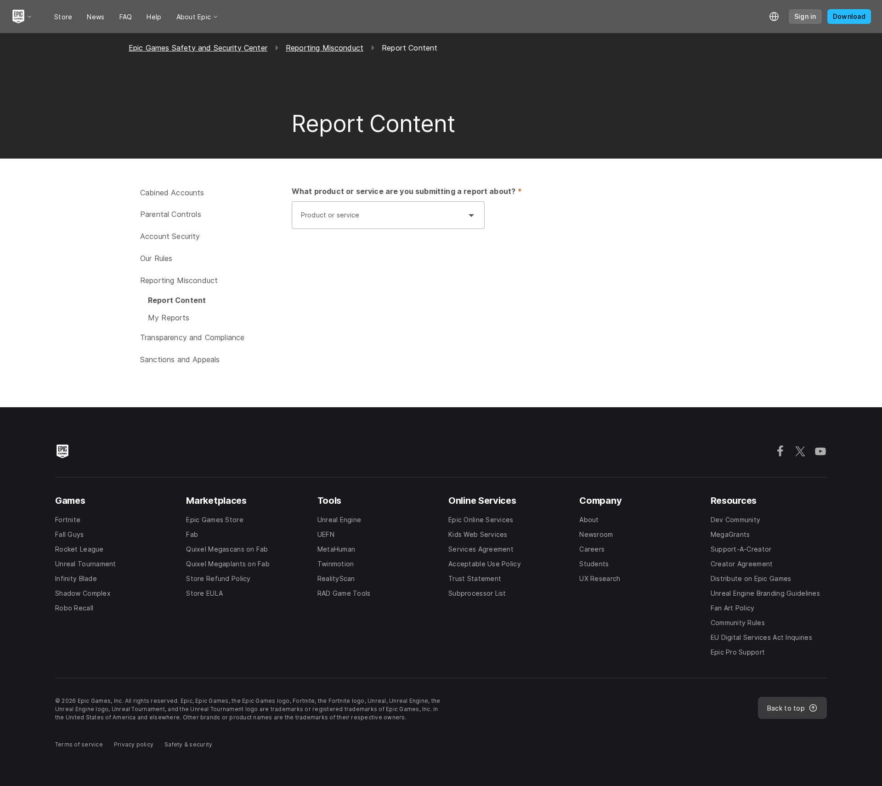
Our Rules (156, 258)
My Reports (169, 317)
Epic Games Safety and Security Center (198, 47)
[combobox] (379, 219)
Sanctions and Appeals (180, 359)
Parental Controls (170, 214)
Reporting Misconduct (324, 47)
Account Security (170, 236)
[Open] (471, 215)
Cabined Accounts (172, 192)
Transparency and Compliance (192, 337)
